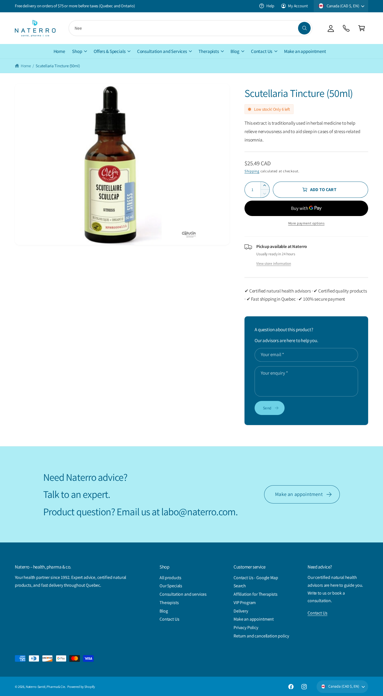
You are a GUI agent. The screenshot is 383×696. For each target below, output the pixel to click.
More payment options (306, 223)
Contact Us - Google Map (256, 578)
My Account (298, 5)
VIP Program (245, 602)
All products (170, 578)
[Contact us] (346, 28)
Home (26, 65)
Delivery (241, 611)
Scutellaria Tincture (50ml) (58, 65)
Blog (234, 51)
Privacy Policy (246, 627)
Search (240, 586)
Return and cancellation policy (261, 636)
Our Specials (171, 586)
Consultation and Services (162, 51)
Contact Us (261, 51)
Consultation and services (183, 594)
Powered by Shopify (81, 687)
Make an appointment (298, 494)
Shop (77, 51)
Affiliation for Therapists (256, 594)
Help (270, 5)
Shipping (251, 171)
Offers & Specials (109, 51)
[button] (361, 28)
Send (267, 407)
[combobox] (190, 28)
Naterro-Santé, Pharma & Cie (45, 687)
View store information (273, 263)
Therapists (209, 51)
